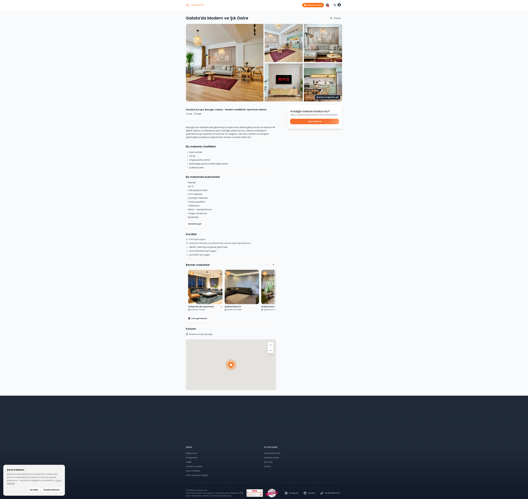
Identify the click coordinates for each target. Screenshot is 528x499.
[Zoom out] (270, 350)
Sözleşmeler (191, 457)
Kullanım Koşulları (194, 466)
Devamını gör (195, 223)
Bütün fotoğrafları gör (329, 97)
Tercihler (33, 489)
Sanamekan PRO (272, 453)
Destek (267, 466)
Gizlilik (188, 462)
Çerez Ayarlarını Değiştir (197, 475)
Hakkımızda (191, 453)
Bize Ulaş (268, 462)
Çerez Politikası (193, 470)
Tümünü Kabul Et (51, 489)
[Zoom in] (270, 345)
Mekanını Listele (271, 457)
